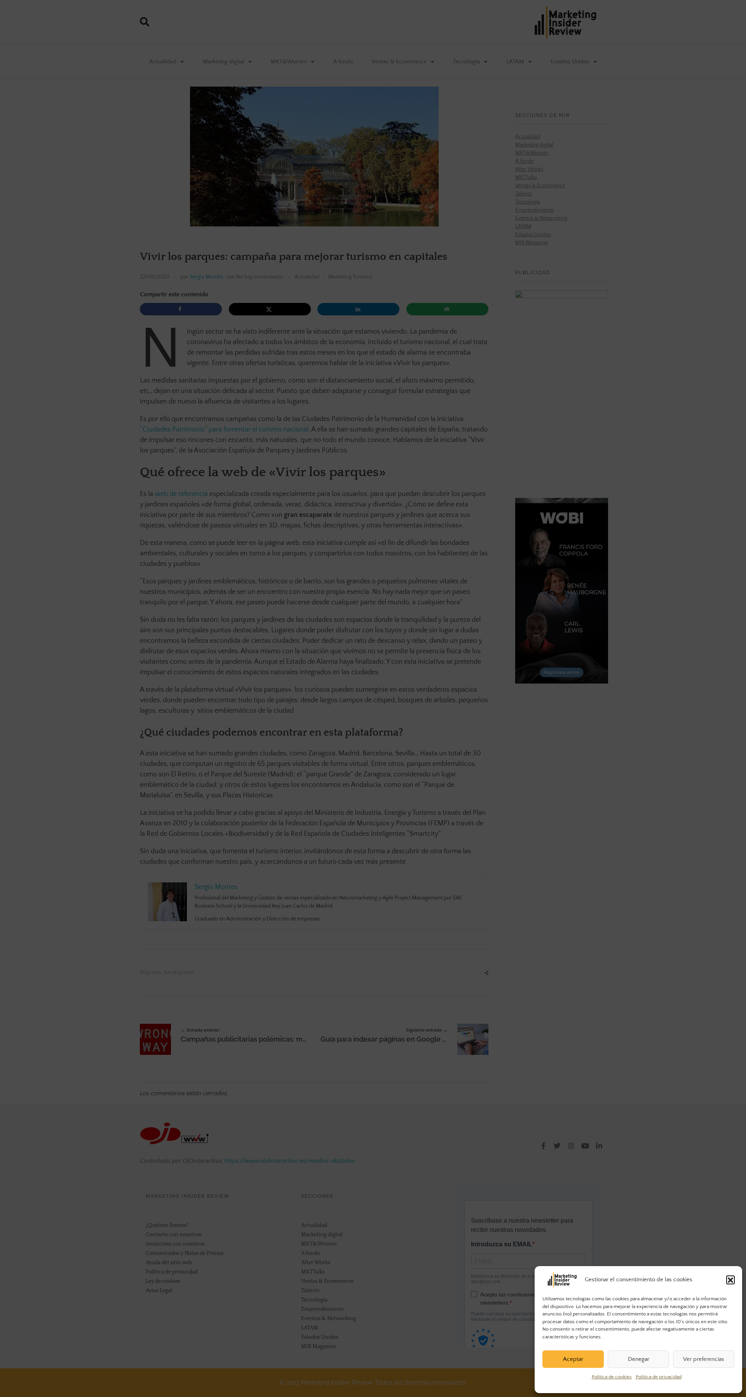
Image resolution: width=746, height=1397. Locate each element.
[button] (730, 1280)
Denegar (638, 1359)
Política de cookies (612, 1377)
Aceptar (573, 1359)
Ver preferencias (703, 1359)
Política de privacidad (659, 1377)
